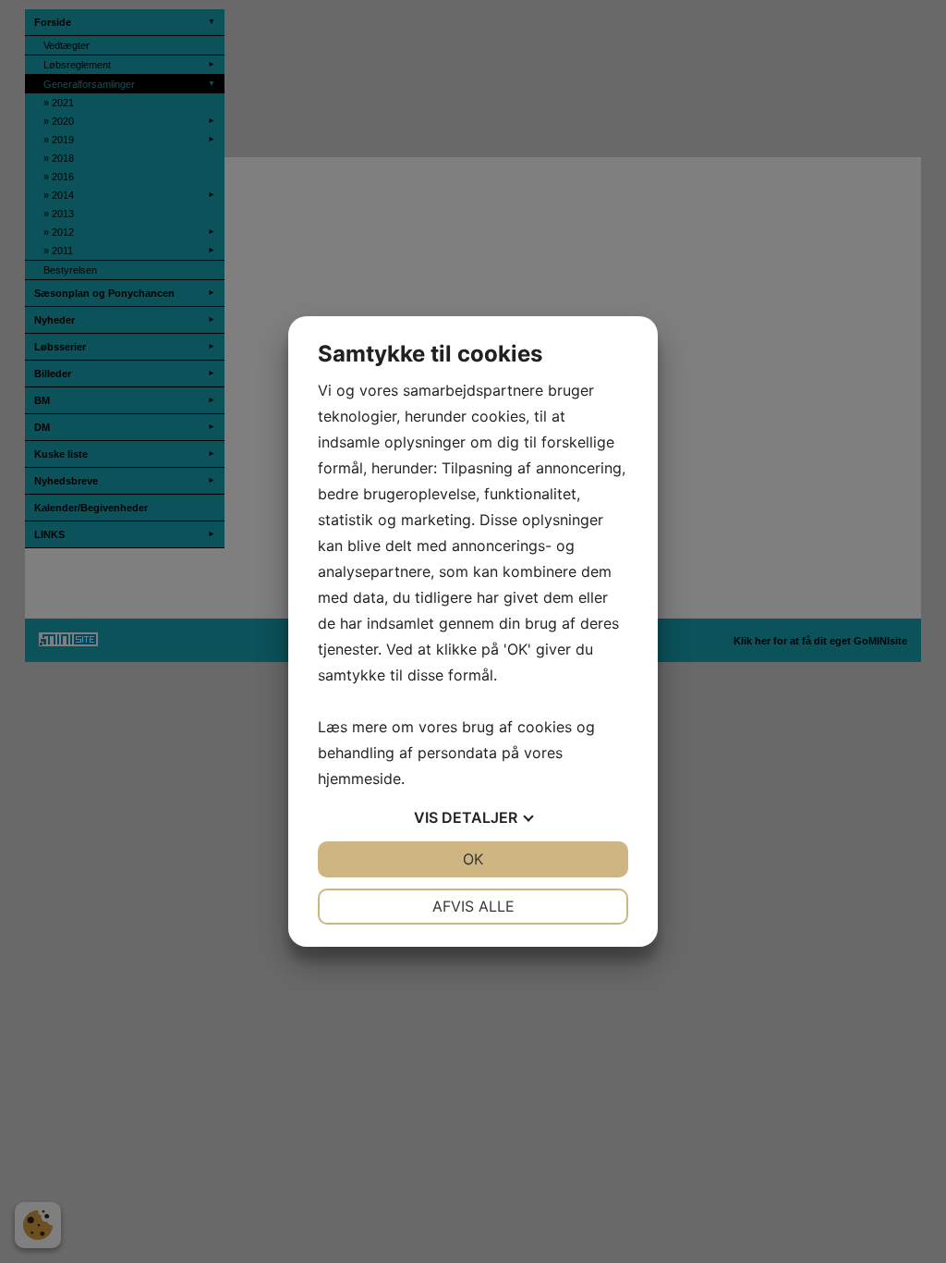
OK (473, 859)
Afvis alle (473, 906)
